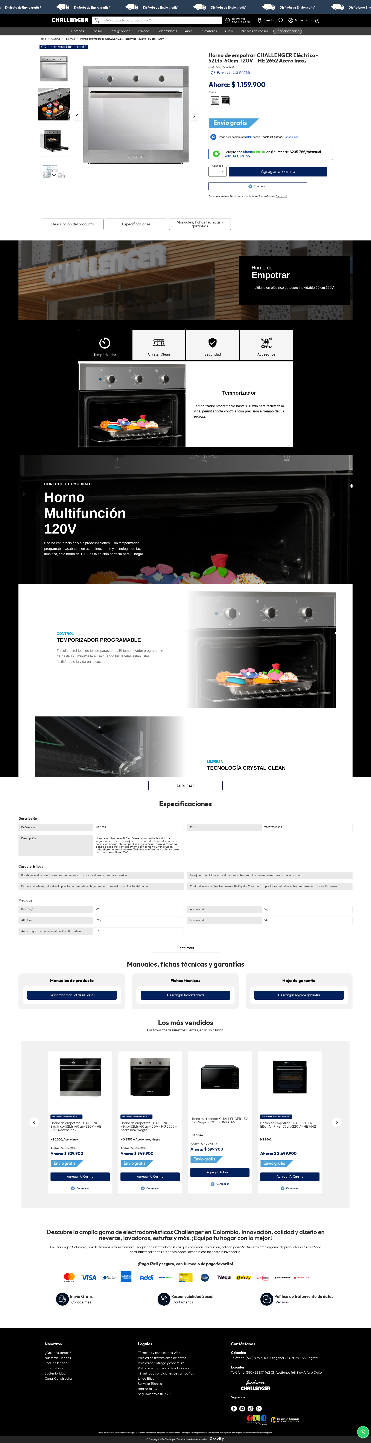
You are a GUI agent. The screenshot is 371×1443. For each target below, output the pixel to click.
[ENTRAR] (298, 20)
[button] (135, 115)
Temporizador (104, 355)
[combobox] (157, 20)
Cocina (55, 39)
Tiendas (269, 20)
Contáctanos (183, 1302)
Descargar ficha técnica (185, 995)
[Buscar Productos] (95, 20)
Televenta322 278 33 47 (241, 20)
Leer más (186, 785)
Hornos (70, 39)
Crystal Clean (159, 354)
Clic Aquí (281, 196)
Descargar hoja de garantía (299, 995)
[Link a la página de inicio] (44, 39)
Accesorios (266, 354)
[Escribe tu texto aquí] (251, 1409)
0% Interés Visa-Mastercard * (63, 47)
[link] (185, 7)
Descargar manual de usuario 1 (72, 995)
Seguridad (212, 354)
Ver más (282, 1302)
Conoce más (81, 1302)
